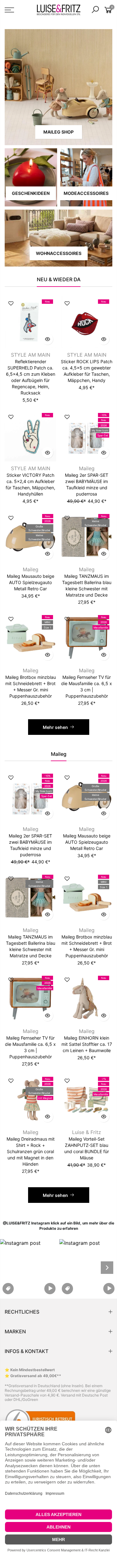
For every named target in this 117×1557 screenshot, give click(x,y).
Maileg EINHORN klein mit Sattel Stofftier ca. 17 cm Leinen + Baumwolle (86, 1044)
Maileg (87, 468)
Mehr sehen (55, 727)
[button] (29, 1268)
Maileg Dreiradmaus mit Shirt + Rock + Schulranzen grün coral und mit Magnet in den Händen (31, 1151)
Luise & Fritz (86, 1132)
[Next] (107, 1267)
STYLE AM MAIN (30, 355)
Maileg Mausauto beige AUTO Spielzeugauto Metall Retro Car (30, 582)
